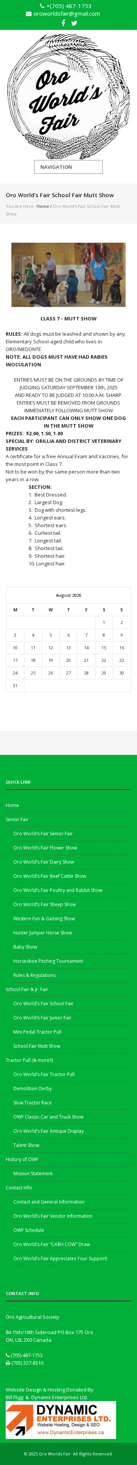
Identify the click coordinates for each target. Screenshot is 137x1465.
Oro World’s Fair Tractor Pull (44, 1074)
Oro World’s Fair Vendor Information (52, 1216)
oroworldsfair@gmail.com (66, 13)
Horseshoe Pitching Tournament (48, 961)
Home (43, 206)
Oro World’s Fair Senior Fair (43, 833)
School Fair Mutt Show (36, 1046)
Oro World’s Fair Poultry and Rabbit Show (57, 890)
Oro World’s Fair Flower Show (45, 847)
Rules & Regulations (34, 975)
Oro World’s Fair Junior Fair (42, 1017)
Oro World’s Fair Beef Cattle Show (49, 876)
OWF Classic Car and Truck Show (48, 1117)
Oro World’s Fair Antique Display (48, 1131)
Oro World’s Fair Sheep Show (44, 904)
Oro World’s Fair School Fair (43, 1003)
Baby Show (25, 947)
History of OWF (22, 1159)
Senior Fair (17, 819)
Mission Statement (33, 1173)
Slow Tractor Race (32, 1102)
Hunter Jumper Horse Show (42, 932)
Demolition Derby (32, 1088)
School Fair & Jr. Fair (27, 989)
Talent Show (26, 1145)
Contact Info (19, 1187)
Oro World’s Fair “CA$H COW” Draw (51, 1244)
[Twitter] (74, 22)
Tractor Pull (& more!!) (29, 1060)
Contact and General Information (48, 1202)
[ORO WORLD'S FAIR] (68, 95)
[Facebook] (63, 22)
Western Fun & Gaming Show (44, 918)
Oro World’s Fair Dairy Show (43, 862)
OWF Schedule (28, 1230)
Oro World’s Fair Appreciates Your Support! (60, 1258)
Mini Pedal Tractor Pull (37, 1032)
